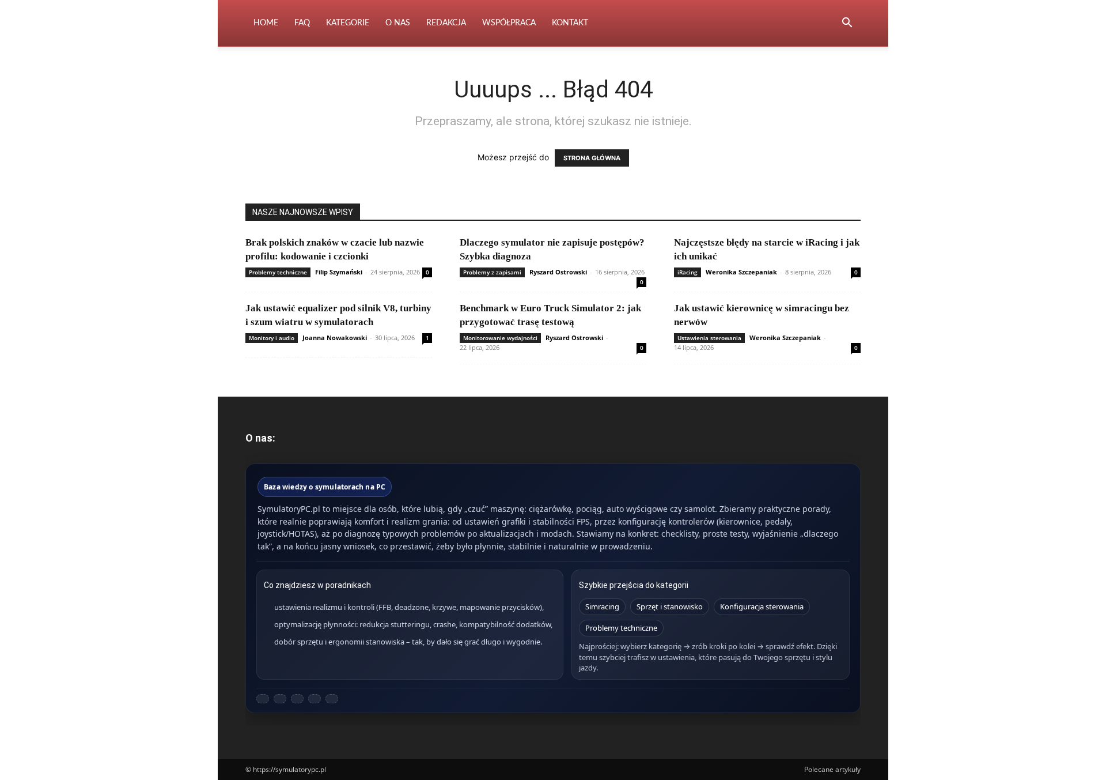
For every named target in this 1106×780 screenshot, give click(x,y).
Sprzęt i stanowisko (670, 606)
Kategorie (347, 23)
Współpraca (509, 23)
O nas (397, 23)
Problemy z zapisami (492, 272)
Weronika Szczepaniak (741, 271)
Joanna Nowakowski (334, 337)
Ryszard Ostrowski (558, 271)
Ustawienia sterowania (709, 338)
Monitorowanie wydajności (500, 338)
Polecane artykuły (832, 769)
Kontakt (570, 23)
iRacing (687, 272)
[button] (847, 23)
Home (265, 23)
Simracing (602, 606)
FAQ (302, 23)
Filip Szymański (338, 271)
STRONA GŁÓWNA (591, 158)
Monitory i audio (271, 338)
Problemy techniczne (278, 272)
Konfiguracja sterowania (762, 606)
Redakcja (446, 23)
